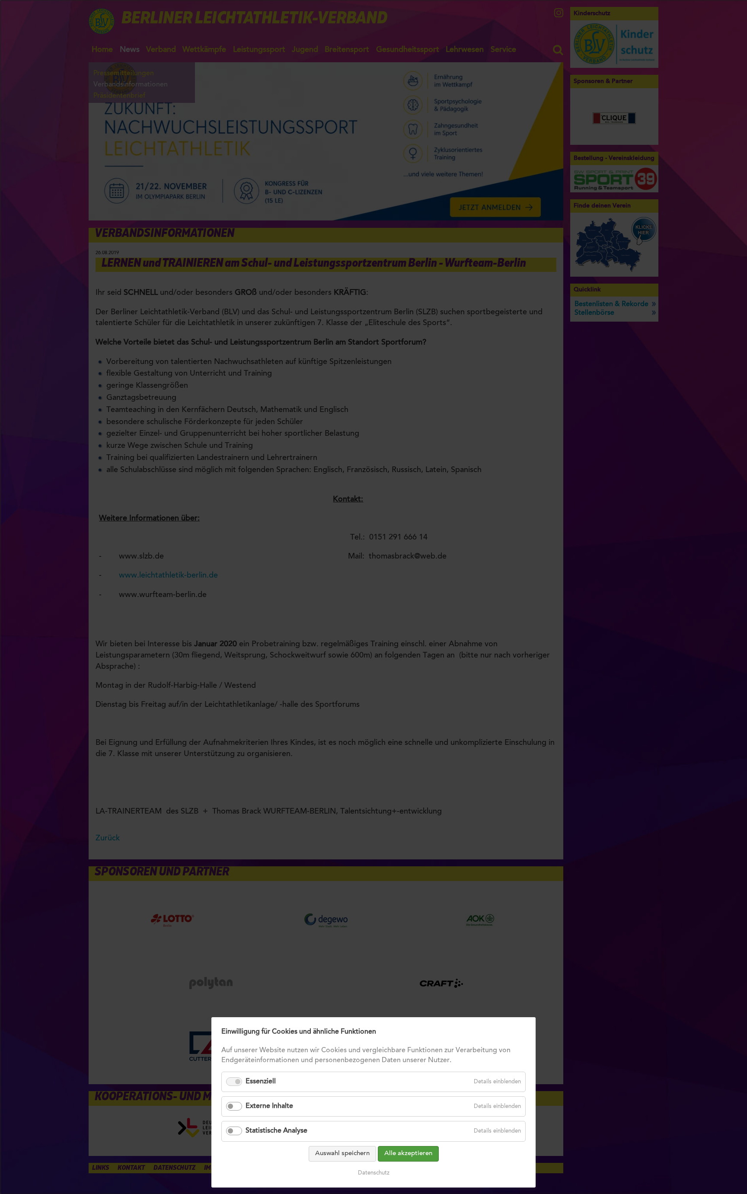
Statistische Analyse (276, 1130)
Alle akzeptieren (408, 1153)
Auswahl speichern (342, 1153)
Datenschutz (373, 1173)
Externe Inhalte (269, 1106)
